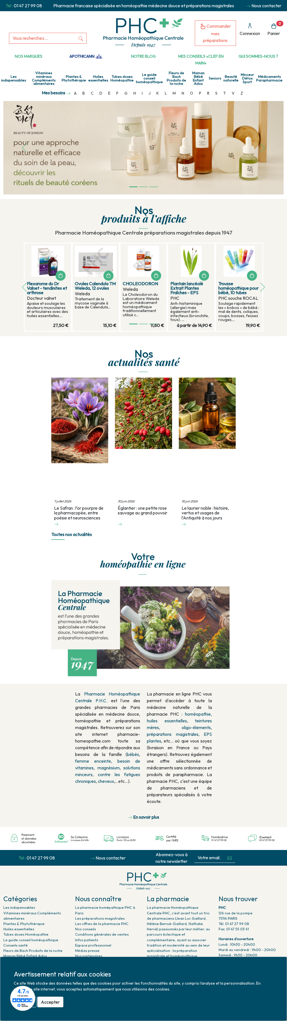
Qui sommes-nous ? (258, 56)
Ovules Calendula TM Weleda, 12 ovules (95, 286)
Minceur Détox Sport (247, 78)
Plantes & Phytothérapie (74, 78)
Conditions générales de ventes (102, 934)
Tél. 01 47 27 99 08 (234, 923)
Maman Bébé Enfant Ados (198, 78)
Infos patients (86, 940)
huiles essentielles (167, 720)
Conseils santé (15, 945)
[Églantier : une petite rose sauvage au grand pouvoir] (143, 438)
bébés (133, 754)
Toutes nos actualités (71, 534)
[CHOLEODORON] (144, 261)
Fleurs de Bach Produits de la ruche (176, 78)
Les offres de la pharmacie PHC (101, 923)
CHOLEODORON (140, 283)
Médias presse (87, 950)
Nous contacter (266, 5)
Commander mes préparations (217, 33)
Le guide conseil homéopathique (149, 78)
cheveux (106, 781)
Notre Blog (143, 56)
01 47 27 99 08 (28, 5)
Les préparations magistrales (100, 918)
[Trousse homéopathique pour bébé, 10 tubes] (239, 261)
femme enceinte (93, 761)
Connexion (250, 33)
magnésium (109, 768)
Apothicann (82, 56)
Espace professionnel (93, 945)
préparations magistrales (172, 734)
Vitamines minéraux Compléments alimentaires (43, 78)
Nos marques (28, 56)
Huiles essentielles (98, 78)
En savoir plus (146, 817)
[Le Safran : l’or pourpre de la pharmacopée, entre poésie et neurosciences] (79, 438)
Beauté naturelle (231, 78)
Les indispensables (13, 78)
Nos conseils (85, 929)
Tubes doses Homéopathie (122, 78)
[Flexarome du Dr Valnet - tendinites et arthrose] (48, 261)
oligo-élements (196, 727)
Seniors (215, 78)
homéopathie (198, 714)
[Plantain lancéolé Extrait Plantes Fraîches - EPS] (191, 261)
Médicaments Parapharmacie (269, 78)
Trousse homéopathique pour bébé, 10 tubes (238, 288)
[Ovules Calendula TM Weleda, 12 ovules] (96, 261)
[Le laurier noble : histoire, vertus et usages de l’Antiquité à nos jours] (207, 438)
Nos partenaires (88, 956)
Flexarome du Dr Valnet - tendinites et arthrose (47, 288)
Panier (274, 28)
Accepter (50, 1002)
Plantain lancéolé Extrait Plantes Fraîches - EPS (186, 288)
